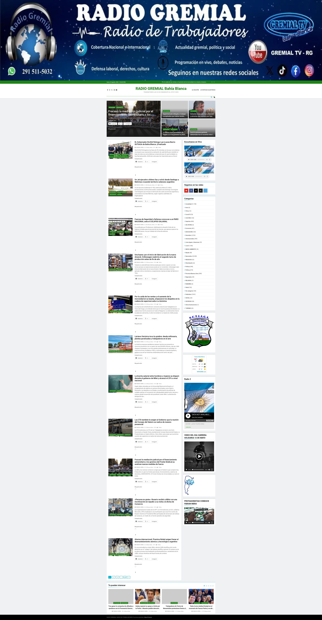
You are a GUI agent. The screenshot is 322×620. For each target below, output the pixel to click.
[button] (199, 456)
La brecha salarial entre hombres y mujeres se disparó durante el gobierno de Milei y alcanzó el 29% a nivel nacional (157, 378)
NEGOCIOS (188, 259)
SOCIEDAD (112, 234)
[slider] (198, 469)
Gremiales (188, 235)
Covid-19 (187, 214)
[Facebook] (191, 191)
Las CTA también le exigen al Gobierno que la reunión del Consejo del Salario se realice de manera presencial (157, 422)
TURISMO (188, 308)
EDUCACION (189, 232)
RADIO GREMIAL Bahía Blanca (161, 88)
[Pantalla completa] (212, 469)
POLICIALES (188, 263)
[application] (199, 456)
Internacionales (121, 192)
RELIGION (188, 280)
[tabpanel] (121, 600)
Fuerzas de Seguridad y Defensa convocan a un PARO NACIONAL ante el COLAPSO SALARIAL (128, 112)
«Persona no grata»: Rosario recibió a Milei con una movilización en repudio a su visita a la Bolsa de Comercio (156, 501)
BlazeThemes (148, 617)
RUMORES (188, 284)
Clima (187, 211)
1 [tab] (204, 585)
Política (120, 194)
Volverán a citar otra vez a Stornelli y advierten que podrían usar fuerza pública (202, 116)
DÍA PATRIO (188, 225)
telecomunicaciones (191, 305)
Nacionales (119, 105)
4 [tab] (210, 585)
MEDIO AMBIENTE (190, 249)
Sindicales (127, 269)
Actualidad (112, 105)
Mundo (187, 252)
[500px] (205, 191)
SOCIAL (187, 298)
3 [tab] (208, 585)
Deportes (188, 221)
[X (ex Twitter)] (201, 191)
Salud (187, 287)
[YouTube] (186, 191)
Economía (188, 228)
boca (186, 207)
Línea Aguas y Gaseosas (192, 242)
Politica (112, 157)
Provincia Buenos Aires (122, 157)
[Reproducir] (186, 469)
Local (118, 154)
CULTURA (188, 218)
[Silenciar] (209, 469)
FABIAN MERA (140, 147)
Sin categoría (189, 291)
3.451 (125, 577)
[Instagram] (196, 191)
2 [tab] (206, 585)
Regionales (188, 277)
